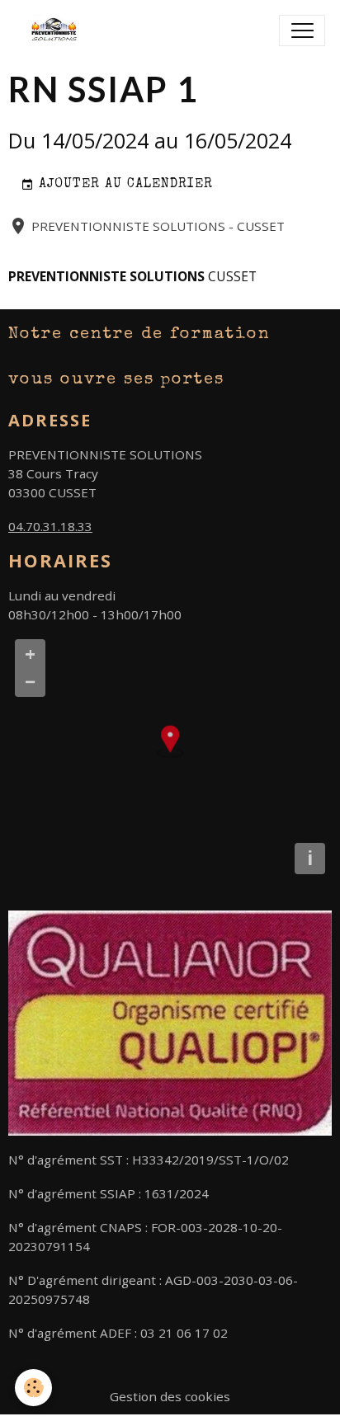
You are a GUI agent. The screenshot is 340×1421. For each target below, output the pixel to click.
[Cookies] (33, 1387)
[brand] (60, 30)
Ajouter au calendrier (123, 184)
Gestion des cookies (170, 1396)
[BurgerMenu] (302, 30)
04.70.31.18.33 (50, 526)
